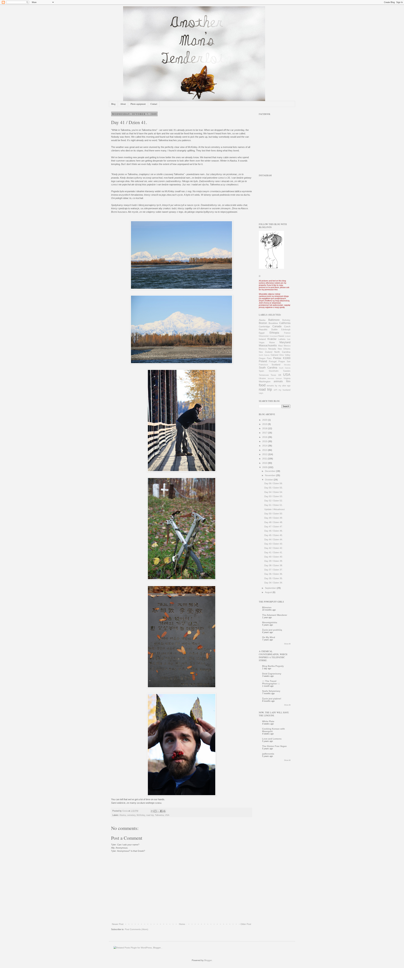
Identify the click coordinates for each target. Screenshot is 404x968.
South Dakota (284, 368)
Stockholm (274, 371)
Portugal (272, 361)
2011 (265, 458)
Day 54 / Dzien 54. (273, 492)
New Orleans (284, 349)
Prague (281, 361)
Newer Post (117, 924)
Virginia (287, 378)
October (269, 479)
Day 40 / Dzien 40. (273, 556)
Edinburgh (285, 330)
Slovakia (287, 365)
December (270, 471)
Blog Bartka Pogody (273, 666)
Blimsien (266, 607)
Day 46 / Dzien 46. (273, 531)
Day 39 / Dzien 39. (273, 561)
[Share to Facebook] (161, 811)
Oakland (274, 355)
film (288, 381)
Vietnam (279, 378)
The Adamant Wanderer (274, 615)
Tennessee (264, 375)
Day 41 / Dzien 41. (273, 552)
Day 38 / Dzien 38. (273, 565)
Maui (280, 346)
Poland (263, 361)
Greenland (274, 336)
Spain (261, 371)
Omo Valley (284, 355)
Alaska (122, 815)
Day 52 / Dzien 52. (273, 500)
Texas (273, 375)
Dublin (274, 329)
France (287, 333)
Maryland (284, 342)
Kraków (271, 339)
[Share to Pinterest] (164, 811)
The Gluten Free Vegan (274, 746)
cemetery (131, 815)
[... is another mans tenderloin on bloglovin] (271, 268)
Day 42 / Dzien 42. (273, 548)
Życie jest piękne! (271, 698)
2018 (265, 428)
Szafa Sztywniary (271, 691)
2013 (265, 450)
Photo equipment (138, 103)
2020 (265, 420)
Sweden (286, 371)
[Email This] (152, 811)
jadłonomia (268, 753)
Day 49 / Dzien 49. (273, 518)
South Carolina (268, 367)
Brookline (273, 323)
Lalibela (281, 339)
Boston (263, 323)
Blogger (208, 960)
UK (279, 375)
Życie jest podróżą (272, 630)
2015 (265, 441)
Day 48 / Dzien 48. (273, 522)
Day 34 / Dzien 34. (273, 582)
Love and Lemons (272, 738)
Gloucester (264, 336)
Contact (153, 103)
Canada (276, 326)
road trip (150, 815)
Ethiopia (274, 332)
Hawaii (281, 336)
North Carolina (282, 352)
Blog (113, 103)
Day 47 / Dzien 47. (273, 526)
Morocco (263, 349)
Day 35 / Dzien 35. (273, 578)
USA (167, 815)
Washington (264, 381)
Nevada (272, 348)
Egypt (261, 333)
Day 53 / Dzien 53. (273, 496)
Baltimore (273, 319)
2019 (265, 424)
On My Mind (268, 637)
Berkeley (286, 320)
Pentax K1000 (281, 358)
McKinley (141, 815)
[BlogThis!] (155, 811)
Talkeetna (159, 815)
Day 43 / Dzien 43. (273, 543)
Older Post (246, 924)
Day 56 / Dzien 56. (273, 483)
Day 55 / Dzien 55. (273, 487)
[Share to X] (158, 811)
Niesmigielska (269, 622)
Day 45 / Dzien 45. (273, 535)
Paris (269, 358)
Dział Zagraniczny (271, 673)
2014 (265, 445)
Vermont (271, 378)
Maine (272, 342)
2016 (265, 437)
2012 (265, 454)
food (262, 385)
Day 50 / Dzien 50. (273, 513)
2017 (265, 432)
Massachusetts (268, 345)
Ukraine (262, 378)
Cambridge (264, 326)
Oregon (262, 358)
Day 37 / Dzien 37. (273, 569)
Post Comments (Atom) (136, 929)
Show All (287, 644)
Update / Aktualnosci (274, 509)
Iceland (287, 336)
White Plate (268, 721)
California (284, 323)
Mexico (287, 346)
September (271, 588)
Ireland (262, 339)
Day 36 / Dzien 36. (273, 574)
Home (182, 924)
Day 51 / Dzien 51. (273, 505)
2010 (265, 463)
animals (278, 381)
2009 (265, 467)
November (270, 475)
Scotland (276, 364)
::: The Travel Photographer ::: (271, 682)
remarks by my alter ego (278, 386)
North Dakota (264, 355)
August (269, 592)
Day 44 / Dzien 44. (273, 539)
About (123, 103)
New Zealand (265, 352)
